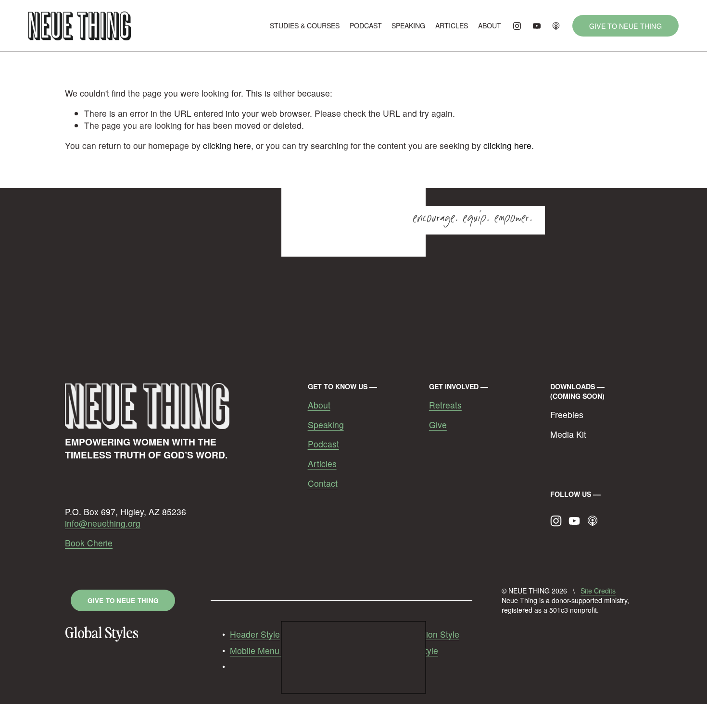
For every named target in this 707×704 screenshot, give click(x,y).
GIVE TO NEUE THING (625, 26)
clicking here (227, 145)
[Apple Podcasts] (556, 26)
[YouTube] (537, 26)
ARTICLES (451, 25)
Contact (323, 483)
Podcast (323, 444)
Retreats (445, 405)
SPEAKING (408, 25)
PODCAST (366, 25)
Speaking (326, 425)
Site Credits (598, 590)
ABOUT (489, 25)
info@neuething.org (102, 523)
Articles (322, 463)
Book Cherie (89, 543)
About (319, 405)
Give (438, 425)
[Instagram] (517, 26)
